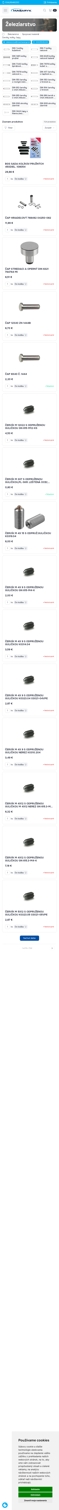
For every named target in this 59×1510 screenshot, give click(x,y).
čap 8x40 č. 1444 (16, 374)
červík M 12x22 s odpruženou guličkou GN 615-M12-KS (25, 427)
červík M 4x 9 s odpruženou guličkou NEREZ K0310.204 (24, 751)
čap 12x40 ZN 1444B (18, 323)
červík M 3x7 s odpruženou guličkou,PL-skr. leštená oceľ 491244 (26, 482)
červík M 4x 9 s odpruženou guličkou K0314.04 (24, 643)
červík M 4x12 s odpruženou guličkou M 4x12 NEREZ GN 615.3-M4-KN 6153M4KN (29, 806)
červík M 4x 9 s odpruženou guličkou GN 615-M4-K (24, 589)
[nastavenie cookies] (5, 1505)
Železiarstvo (13, 34)
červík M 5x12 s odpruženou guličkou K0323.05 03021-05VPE (26, 913)
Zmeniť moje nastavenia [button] (35, 1500)
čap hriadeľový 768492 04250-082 (28, 217)
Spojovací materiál (30, 34)
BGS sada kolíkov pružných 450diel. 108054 (24, 165)
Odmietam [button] (35, 1495)
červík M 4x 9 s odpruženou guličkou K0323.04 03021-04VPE (26, 697)
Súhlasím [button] (35, 1489)
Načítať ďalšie (29, 938)
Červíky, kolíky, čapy (11, 37)
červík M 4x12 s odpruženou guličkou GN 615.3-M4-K (24, 859)
